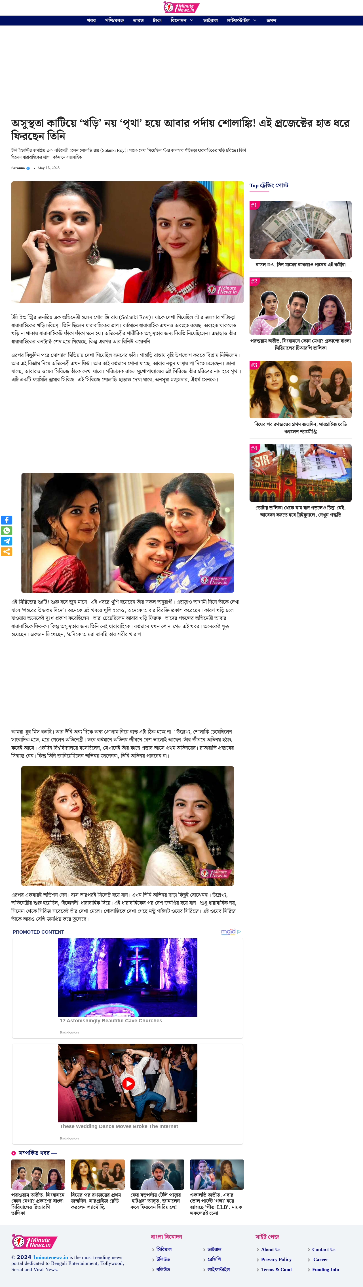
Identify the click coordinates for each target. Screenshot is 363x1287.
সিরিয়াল (164, 1250)
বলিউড (163, 1270)
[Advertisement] (181, 72)
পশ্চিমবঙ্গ (114, 20)
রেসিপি (214, 1259)
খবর (91, 20)
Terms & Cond (276, 1270)
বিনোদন (178, 20)
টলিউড (163, 1259)
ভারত (138, 20)
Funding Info (325, 1270)
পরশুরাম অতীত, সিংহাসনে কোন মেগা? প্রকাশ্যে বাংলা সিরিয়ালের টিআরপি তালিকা (37, 1204)
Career (320, 1259)
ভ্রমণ (271, 20)
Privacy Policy (276, 1259)
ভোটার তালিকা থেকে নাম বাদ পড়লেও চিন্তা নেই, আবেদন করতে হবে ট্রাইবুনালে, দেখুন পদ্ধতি (301, 511)
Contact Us (323, 1250)
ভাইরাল (210, 20)
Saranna (18, 168)
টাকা (157, 20)
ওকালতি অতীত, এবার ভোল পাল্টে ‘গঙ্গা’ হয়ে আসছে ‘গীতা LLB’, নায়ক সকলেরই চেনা (216, 1204)
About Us (270, 1250)
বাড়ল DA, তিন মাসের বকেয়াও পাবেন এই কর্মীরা (301, 265)
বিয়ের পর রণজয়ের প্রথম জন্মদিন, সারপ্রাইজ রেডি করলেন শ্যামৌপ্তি (96, 1201)
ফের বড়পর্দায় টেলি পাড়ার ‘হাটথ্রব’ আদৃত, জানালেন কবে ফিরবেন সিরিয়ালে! (155, 1201)
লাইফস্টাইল (238, 20)
